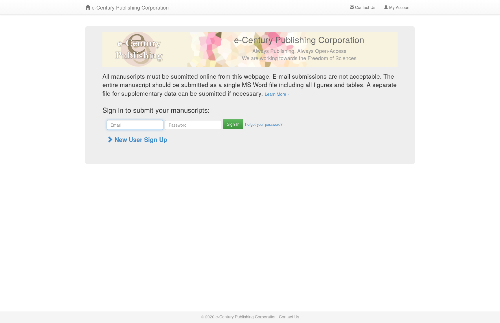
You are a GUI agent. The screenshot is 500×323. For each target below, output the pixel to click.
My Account (399, 7)
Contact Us (364, 7)
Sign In (233, 124)
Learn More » (277, 94)
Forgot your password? (263, 124)
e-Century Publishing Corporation (129, 7)
